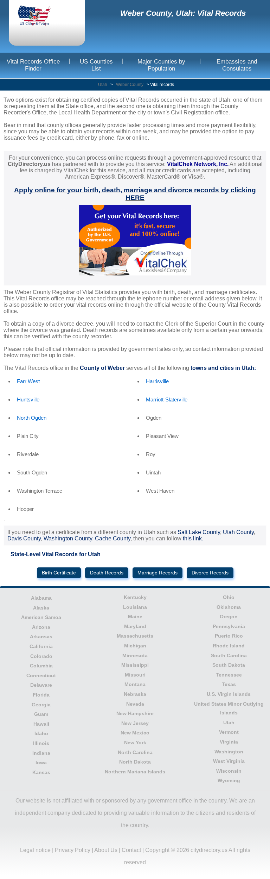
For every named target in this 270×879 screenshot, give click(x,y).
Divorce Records (210, 572)
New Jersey (135, 723)
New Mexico (135, 732)
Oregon (229, 616)
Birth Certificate (59, 572)
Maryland (135, 626)
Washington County (68, 538)
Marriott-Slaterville (166, 399)
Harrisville (157, 381)
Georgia (41, 704)
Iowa (41, 762)
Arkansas (41, 636)
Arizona (41, 627)
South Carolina (229, 655)
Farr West (28, 381)
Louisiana (135, 607)
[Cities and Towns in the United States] (40, 16)
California (41, 646)
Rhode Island (229, 645)
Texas (229, 684)
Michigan (135, 645)
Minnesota (135, 655)
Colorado (41, 656)
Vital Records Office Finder (33, 65)
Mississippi (135, 665)
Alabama (41, 598)
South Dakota (228, 665)
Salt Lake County (199, 532)
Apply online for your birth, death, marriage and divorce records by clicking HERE (135, 193)
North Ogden (31, 418)
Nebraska (135, 694)
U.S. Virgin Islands (229, 694)
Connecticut (41, 675)
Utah (102, 84)
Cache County (112, 538)
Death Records (106, 572)
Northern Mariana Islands (135, 771)
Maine (135, 616)
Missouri (135, 675)
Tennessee (229, 675)
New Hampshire (135, 713)
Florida (41, 695)
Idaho (41, 733)
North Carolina (135, 752)
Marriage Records (157, 572)
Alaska (41, 608)
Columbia (41, 665)
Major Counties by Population (161, 65)
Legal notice (35, 850)
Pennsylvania (229, 626)
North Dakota (135, 762)
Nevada (135, 704)
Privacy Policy (72, 850)
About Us (105, 850)
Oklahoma (229, 607)
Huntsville (28, 399)
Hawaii (41, 724)
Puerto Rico (229, 636)
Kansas (41, 772)
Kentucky (135, 597)
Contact (131, 850)
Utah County (238, 532)
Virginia (229, 742)
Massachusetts (135, 636)
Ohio (228, 597)
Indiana (41, 753)
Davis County (24, 538)
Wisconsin (229, 771)
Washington (228, 751)
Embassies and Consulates (237, 65)
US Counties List (96, 65)
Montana (135, 684)
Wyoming (229, 780)
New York (135, 742)
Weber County (129, 84)
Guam (41, 714)
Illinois (41, 743)
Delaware (41, 685)
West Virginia (229, 761)
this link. (193, 538)
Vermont (229, 732)
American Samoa (41, 617)
